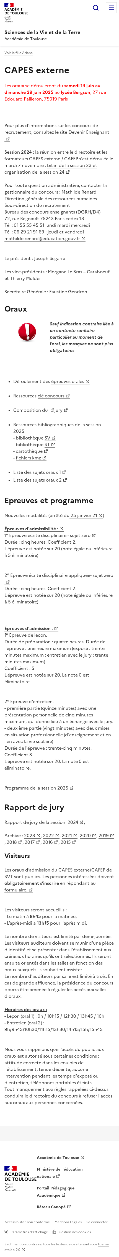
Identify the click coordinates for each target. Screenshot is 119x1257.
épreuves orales (67, 381)
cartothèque (29, 451)
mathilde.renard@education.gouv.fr (42, 238)
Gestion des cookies (75, 1232)
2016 (48, 842)
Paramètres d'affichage (29, 1232)
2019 (104, 835)
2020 (85, 835)
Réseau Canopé (51, 1207)
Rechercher (95, 7)
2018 (12, 842)
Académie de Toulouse (58, 1158)
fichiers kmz (28, 457)
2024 (73, 822)
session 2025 (54, 788)
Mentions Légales (68, 1222)
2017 (30, 842)
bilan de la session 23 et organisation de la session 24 (50, 168)
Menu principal (111, 7)
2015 (66, 842)
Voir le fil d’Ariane (18, 52)
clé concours (51, 395)
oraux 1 (53, 472)
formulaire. (15, 889)
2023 (29, 835)
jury (59, 410)
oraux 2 (54, 480)
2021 (67, 835)
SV (47, 438)
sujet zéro (80, 535)
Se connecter (97, 1222)
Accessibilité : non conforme (27, 1222)
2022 (48, 835)
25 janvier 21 (83, 515)
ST (47, 444)
